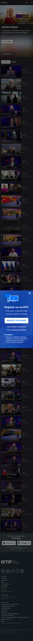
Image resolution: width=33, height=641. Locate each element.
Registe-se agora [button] (16, 320)
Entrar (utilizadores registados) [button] (16, 330)
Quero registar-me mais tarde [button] (16, 326)
